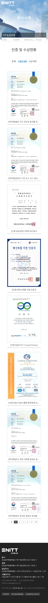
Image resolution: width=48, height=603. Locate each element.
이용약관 (6, 594)
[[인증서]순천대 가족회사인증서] (24, 208)
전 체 (14, 61)
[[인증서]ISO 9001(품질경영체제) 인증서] (24, 376)
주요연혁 (16, 40)
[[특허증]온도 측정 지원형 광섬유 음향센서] (24, 433)
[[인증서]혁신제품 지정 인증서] (24, 263)
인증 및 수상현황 (9, 35)
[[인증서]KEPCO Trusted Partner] (24, 319)
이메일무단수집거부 (32, 594)
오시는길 (38, 40)
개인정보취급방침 (17, 594)
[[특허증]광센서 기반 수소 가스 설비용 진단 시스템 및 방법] (24, 152)
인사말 (4, 40)
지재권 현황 (22, 61)
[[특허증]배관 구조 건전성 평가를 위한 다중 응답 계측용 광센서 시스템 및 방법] (24, 95)
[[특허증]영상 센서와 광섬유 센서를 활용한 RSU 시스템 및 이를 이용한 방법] (24, 489)
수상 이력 (32, 61)
